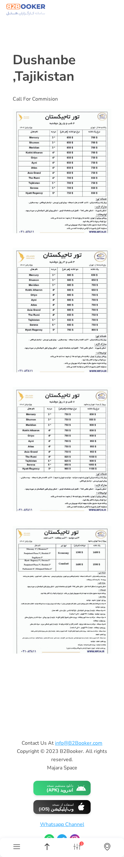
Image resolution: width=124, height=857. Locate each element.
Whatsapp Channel (62, 824)
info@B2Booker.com (78, 743)
